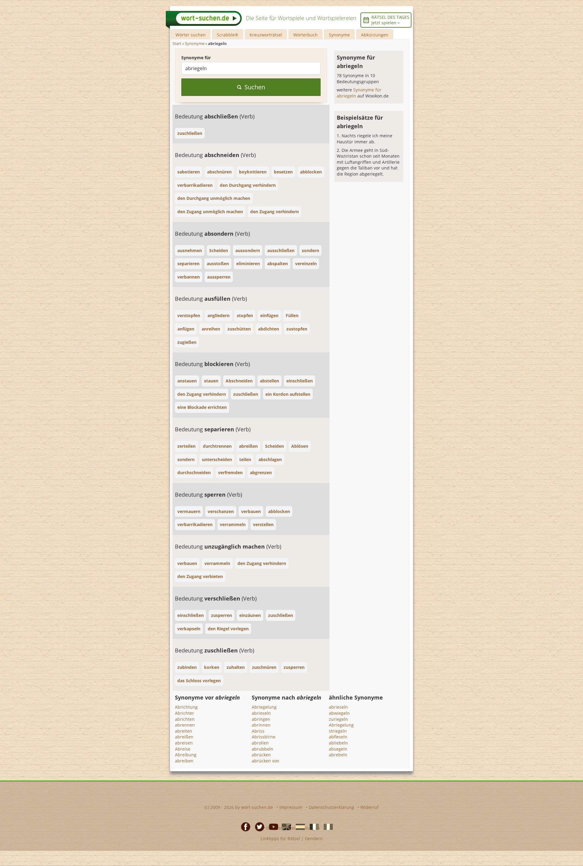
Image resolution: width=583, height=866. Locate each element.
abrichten (185, 719)
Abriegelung (264, 707)
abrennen (185, 725)
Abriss (258, 731)
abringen (261, 719)
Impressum (290, 807)
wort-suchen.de (257, 807)
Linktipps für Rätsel (280, 838)
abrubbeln (262, 749)
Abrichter (184, 713)
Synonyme (339, 35)
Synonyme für (196, 57)
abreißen (184, 737)
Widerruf (369, 807)
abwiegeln (339, 713)
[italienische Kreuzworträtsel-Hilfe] (326, 826)
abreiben (184, 761)
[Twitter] (257, 826)
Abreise (182, 749)
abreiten (183, 731)
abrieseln (261, 713)
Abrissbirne (263, 737)
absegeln (338, 749)
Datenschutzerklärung (331, 807)
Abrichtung (186, 707)
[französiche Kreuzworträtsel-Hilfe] (312, 826)
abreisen (184, 743)
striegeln (338, 731)
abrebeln (338, 755)
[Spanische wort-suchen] (298, 826)
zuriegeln (338, 719)
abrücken (261, 755)
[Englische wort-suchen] (284, 826)
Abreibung (185, 755)
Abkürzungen (374, 35)
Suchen (254, 87)
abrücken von (265, 761)
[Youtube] (271, 826)
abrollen (260, 743)
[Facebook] (243, 826)
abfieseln (338, 737)
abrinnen (261, 725)
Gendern (314, 838)
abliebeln (338, 743)
